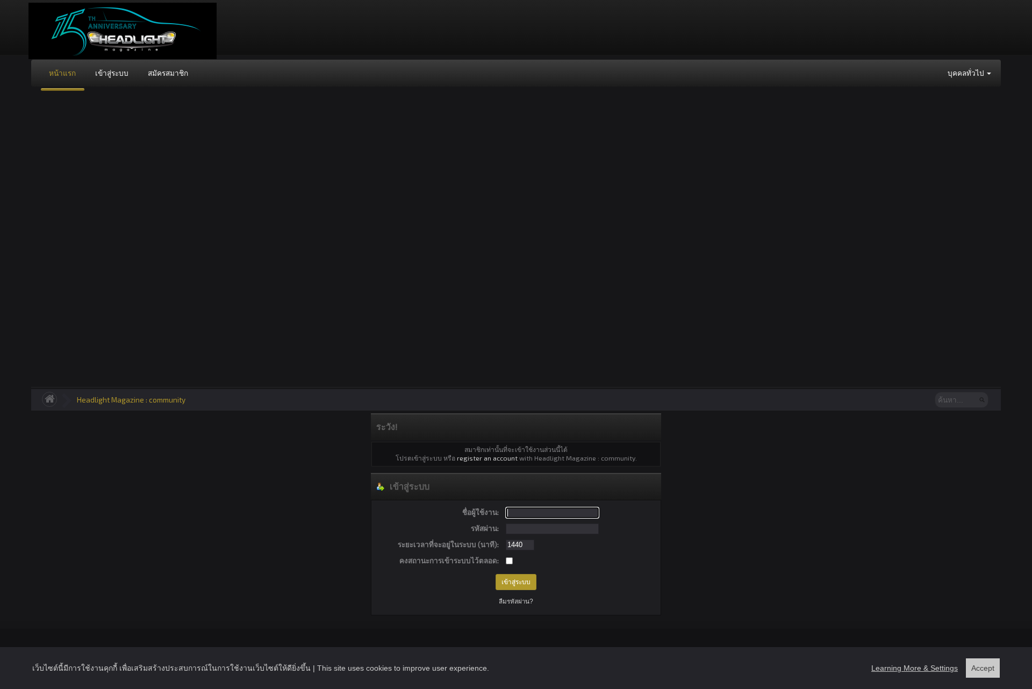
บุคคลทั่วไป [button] (967, 72)
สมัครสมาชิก (168, 72)
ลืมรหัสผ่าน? (516, 601)
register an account (487, 458)
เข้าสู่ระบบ (111, 72)
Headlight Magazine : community (131, 399)
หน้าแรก (62, 72)
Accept (982, 668)
